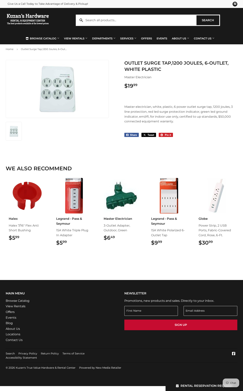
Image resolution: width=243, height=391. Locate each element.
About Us (179, 38)
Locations (13, 334)
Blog (9, 323)
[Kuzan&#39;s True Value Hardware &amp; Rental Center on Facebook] (233, 354)
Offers (146, 38)
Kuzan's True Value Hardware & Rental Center (46, 367)
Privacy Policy (27, 353)
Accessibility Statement (21, 357)
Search (210, 20)
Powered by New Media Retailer (100, 367)
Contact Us (203, 38)
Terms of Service (73, 353)
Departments (102, 38)
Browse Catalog (43, 38)
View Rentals (74, 38)
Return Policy (50, 353)
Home (9, 49)
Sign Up (181, 325)
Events (162, 38)
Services (127, 38)
